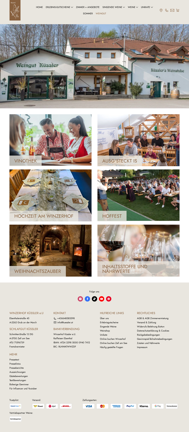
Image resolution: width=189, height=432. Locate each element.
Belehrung (152, 326)
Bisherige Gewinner (19, 384)
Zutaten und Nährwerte (148, 343)
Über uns (104, 318)
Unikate (103, 335)
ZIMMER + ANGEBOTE (88, 7)
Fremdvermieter (17, 346)
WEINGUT (101, 13)
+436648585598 (66, 318)
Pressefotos (15, 363)
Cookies (165, 330)
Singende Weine (108, 326)
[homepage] (20, 10)
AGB (139, 318)
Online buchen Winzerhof (113, 339)
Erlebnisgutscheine (109, 322)
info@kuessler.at (65, 322)
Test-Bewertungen (17, 380)
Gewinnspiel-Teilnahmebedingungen (154, 339)
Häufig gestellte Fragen (111, 347)
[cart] (178, 10)
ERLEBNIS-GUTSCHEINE (58, 7)
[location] (161, 10)
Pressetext (14, 359)
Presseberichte (16, 368)
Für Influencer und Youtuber (23, 388)
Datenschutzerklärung (147, 330)
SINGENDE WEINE (112, 7)
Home (39, 7)
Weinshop (105, 330)
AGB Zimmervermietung (156, 318)
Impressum (142, 347)
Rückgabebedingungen (148, 335)
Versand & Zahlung (146, 322)
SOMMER (88, 13)
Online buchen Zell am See (113, 343)
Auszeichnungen (17, 372)
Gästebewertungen (18, 376)
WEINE (131, 7)
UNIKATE (145, 7)
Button (161, 326)
